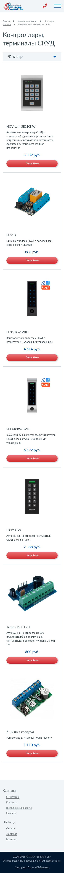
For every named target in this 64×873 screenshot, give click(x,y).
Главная (6, 21)
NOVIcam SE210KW (21, 126)
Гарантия (11, 839)
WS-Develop (42, 867)
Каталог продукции (27, 21)
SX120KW (13, 530)
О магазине (12, 797)
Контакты (11, 802)
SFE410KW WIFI (18, 429)
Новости (11, 813)
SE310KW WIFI (17, 332)
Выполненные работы (19, 808)
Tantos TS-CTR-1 (18, 627)
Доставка (11, 834)
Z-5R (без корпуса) (20, 732)
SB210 (11, 235)
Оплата (10, 828)
